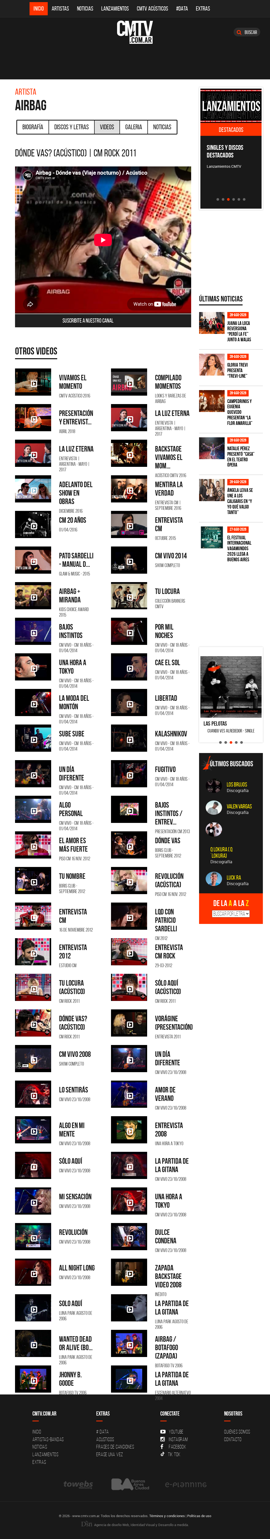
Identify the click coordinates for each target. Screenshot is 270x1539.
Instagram (178, 1439)
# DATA (102, 1432)
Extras (203, 8)
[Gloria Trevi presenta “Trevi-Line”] (212, 365)
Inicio (38, 8)
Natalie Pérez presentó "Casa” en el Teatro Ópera (240, 457)
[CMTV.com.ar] (135, 32)
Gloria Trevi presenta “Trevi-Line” (237, 370)
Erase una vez (109, 1454)
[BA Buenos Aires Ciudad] (129, 1484)
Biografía (32, 127)
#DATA (182, 8)
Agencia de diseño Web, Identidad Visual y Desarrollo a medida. (141, 1524)
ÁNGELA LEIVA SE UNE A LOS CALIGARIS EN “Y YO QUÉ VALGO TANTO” (240, 501)
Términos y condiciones (167, 1515)
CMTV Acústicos (152, 8)
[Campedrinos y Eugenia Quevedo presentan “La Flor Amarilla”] (212, 401)
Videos (107, 127)
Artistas (60, 8)
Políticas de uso (199, 1515)
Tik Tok (174, 1454)
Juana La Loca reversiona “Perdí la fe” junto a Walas (239, 331)
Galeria (133, 127)
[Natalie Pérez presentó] (212, 448)
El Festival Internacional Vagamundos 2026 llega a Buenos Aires (239, 549)
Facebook (177, 1447)
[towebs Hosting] (78, 1484)
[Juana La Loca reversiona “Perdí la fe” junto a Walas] (212, 323)
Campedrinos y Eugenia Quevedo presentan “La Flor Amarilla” (239, 412)
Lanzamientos (115, 8)
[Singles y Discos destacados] (231, 106)
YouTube (176, 1432)
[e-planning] (186, 1484)
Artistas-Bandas (48, 1439)
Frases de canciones (115, 1447)
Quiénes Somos (237, 1432)
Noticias (85, 8)
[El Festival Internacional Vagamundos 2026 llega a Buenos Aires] (212, 537)
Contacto (233, 1439)
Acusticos (105, 1439)
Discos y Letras (71, 127)
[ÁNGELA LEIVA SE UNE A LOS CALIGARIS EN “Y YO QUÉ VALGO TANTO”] (212, 490)
